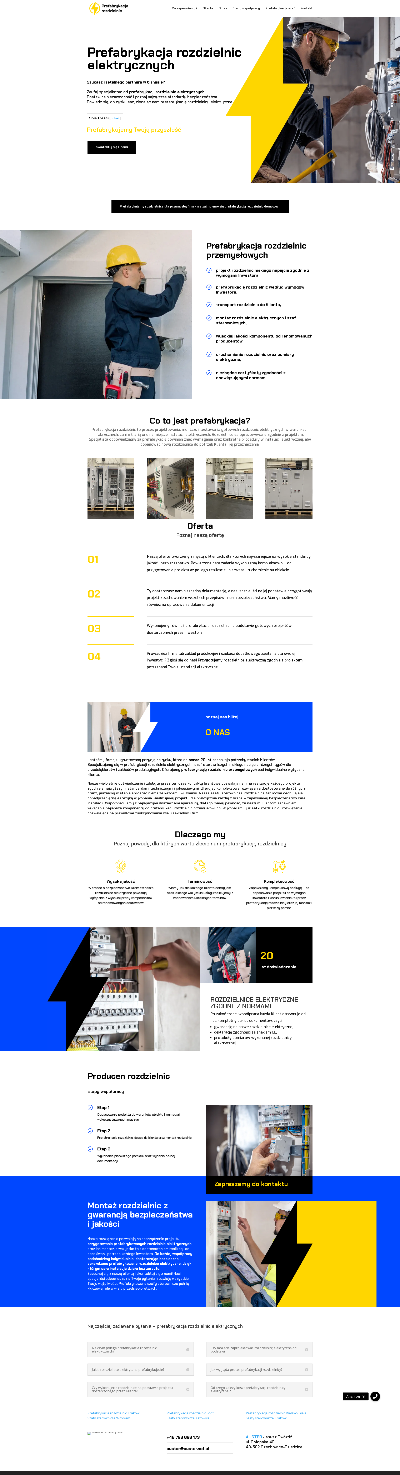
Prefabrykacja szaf (280, 8)
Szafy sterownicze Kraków (266, 1418)
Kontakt (306, 8)
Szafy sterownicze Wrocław (109, 1418)
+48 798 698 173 (183, 1437)
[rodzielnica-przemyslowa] (229, 518)
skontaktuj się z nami (112, 147)
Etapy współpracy (246, 8)
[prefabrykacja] (111, 518)
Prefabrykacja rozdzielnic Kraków (113, 1413)
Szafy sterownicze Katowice (188, 1418)
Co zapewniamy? (184, 8)
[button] (375, 1396)
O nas (223, 8)
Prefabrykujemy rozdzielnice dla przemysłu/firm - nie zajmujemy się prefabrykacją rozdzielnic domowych (200, 206)
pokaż (115, 118)
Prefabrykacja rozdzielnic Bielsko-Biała (276, 1413)
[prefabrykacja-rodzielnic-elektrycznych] (170, 518)
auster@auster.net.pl (188, 1448)
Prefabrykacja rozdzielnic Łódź (190, 1413)
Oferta (208, 8)
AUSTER (254, 1437)
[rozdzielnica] (288, 518)
